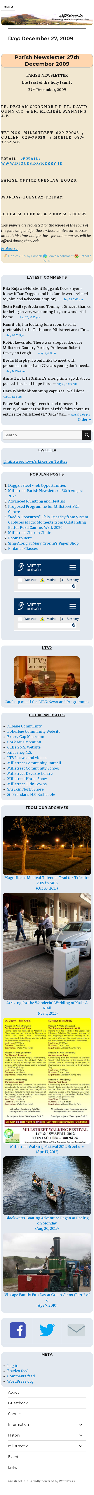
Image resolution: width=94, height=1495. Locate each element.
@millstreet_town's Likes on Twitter (35, 461)
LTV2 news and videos (27, 757)
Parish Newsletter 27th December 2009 (47, 60)
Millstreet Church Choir (29, 533)
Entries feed (17, 1371)
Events (14, 1457)
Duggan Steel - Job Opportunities (37, 485)
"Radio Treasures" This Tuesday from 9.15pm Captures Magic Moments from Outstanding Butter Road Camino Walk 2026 (48, 522)
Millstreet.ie (16, 1481)
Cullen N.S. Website (24, 747)
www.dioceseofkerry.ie (32, 163)
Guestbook (18, 1403)
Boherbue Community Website (33, 731)
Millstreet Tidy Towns (27, 784)
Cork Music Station (24, 742)
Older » (84, 419)
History (14, 1435)
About (13, 1392)
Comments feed (21, 1376)
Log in (12, 1365)
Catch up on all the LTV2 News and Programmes (47, 702)
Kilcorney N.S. (19, 752)
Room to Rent (20, 538)
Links (12, 1467)
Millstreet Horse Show (27, 779)
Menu (8, 7)
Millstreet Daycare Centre (30, 773)
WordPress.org (20, 1381)
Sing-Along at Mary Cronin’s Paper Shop (43, 543)
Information (18, 1424)
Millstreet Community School (33, 768)
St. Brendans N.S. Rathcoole (31, 794)
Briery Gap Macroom (25, 736)
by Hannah (34, 256)
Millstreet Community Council (34, 763)
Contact (15, 1414)
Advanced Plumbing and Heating (36, 501)
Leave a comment (61, 256)
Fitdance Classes (23, 548)
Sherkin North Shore (25, 789)
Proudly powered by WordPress (52, 1481)
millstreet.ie (18, 1446)
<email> (31, 159)
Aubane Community (24, 726)
